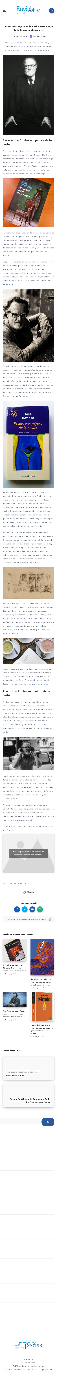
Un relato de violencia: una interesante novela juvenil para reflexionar (41, 982)
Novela (30, 892)
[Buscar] (47, 1122)
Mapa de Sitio (28, 1363)
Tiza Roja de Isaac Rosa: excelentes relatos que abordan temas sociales (14, 1014)
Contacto (28, 1359)
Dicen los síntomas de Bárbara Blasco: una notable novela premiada (14, 968)
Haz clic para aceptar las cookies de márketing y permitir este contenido (28, 853)
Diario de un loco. (40, 684)
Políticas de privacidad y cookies (28, 1366)
